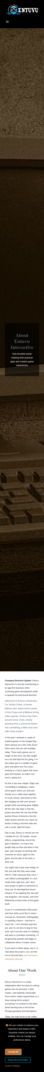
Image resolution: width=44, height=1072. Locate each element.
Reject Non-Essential (18, 1060)
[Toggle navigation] (7, 21)
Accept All (13, 1052)
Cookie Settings (12, 1066)
